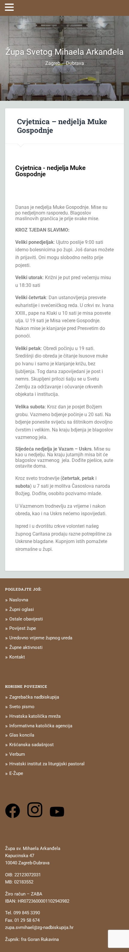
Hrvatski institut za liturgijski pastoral (47, 764)
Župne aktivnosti (26, 647)
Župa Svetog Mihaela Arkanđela (64, 52)
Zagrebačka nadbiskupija (34, 697)
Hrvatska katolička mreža (35, 716)
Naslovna (18, 600)
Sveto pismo (21, 706)
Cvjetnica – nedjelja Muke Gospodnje (62, 126)
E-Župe (16, 773)
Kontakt (17, 657)
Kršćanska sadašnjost (31, 744)
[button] (10, 7)
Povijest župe (22, 628)
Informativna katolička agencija (40, 726)
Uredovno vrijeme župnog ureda (40, 638)
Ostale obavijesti (26, 619)
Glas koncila (21, 735)
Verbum (17, 754)
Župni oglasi (21, 609)
